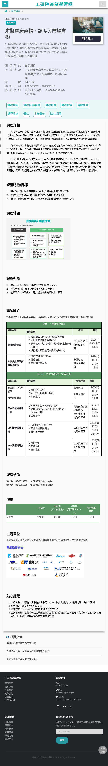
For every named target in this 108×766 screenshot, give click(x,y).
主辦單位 (39, 113)
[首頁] (6, 11)
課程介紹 (12, 105)
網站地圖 (9, 739)
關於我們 (9, 683)
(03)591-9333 (62, 685)
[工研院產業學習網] (54, 4)
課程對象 (67, 105)
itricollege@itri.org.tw (65, 692)
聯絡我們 (9, 693)
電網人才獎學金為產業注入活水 (22, 659)
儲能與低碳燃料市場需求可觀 (21, 643)
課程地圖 (51, 105)
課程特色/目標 (31, 105)
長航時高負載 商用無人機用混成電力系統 (27, 651)
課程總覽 (15, 11)
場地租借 (9, 729)
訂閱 (62, 740)
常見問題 (9, 735)
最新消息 (9, 687)
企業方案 (9, 732)
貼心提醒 (55, 113)
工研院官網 (10, 700)
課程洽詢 (12, 113)
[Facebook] (70, 706)
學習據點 (9, 690)
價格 (26, 113)
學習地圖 (9, 725)
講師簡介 (83, 105)
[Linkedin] (58, 706)
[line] (64, 706)
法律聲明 (9, 697)
